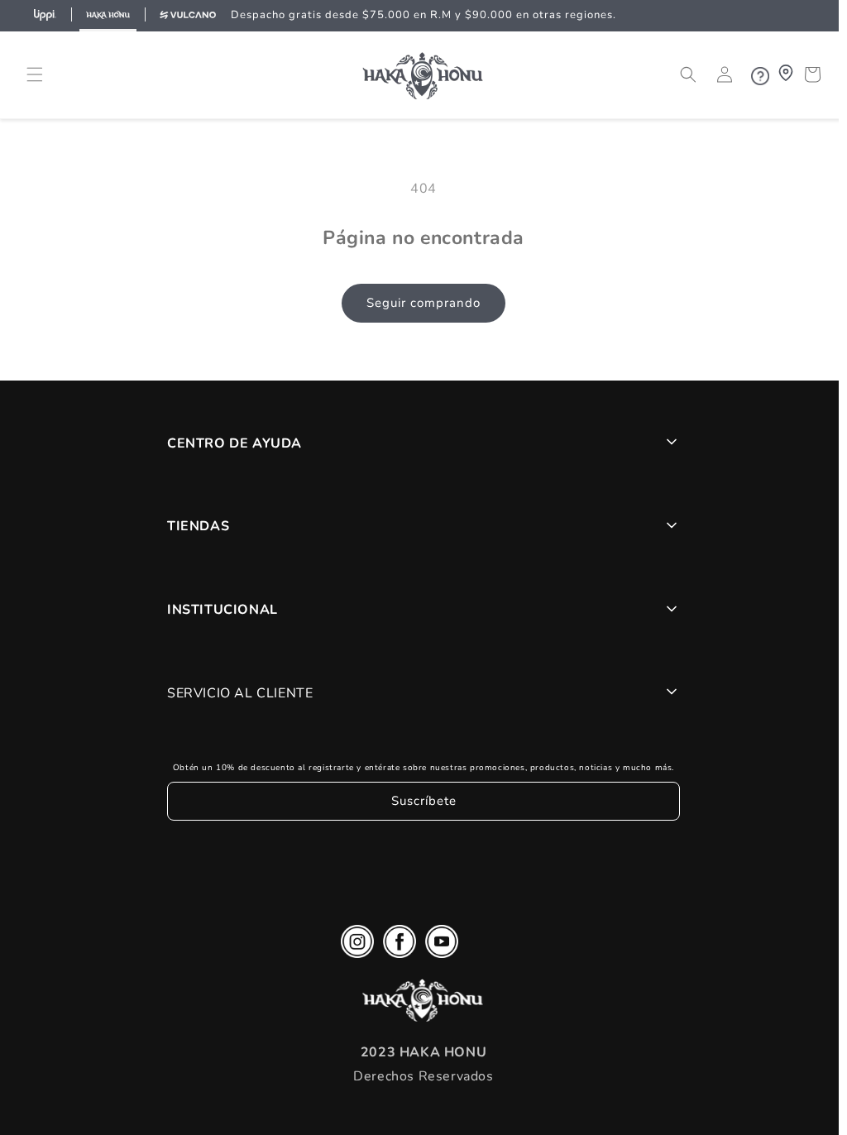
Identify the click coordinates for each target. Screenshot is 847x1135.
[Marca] (44, 15)
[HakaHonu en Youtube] (437, 958)
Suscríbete (419, 814)
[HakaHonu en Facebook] (395, 958)
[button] (35, 87)
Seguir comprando (419, 316)
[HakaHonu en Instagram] (353, 958)
